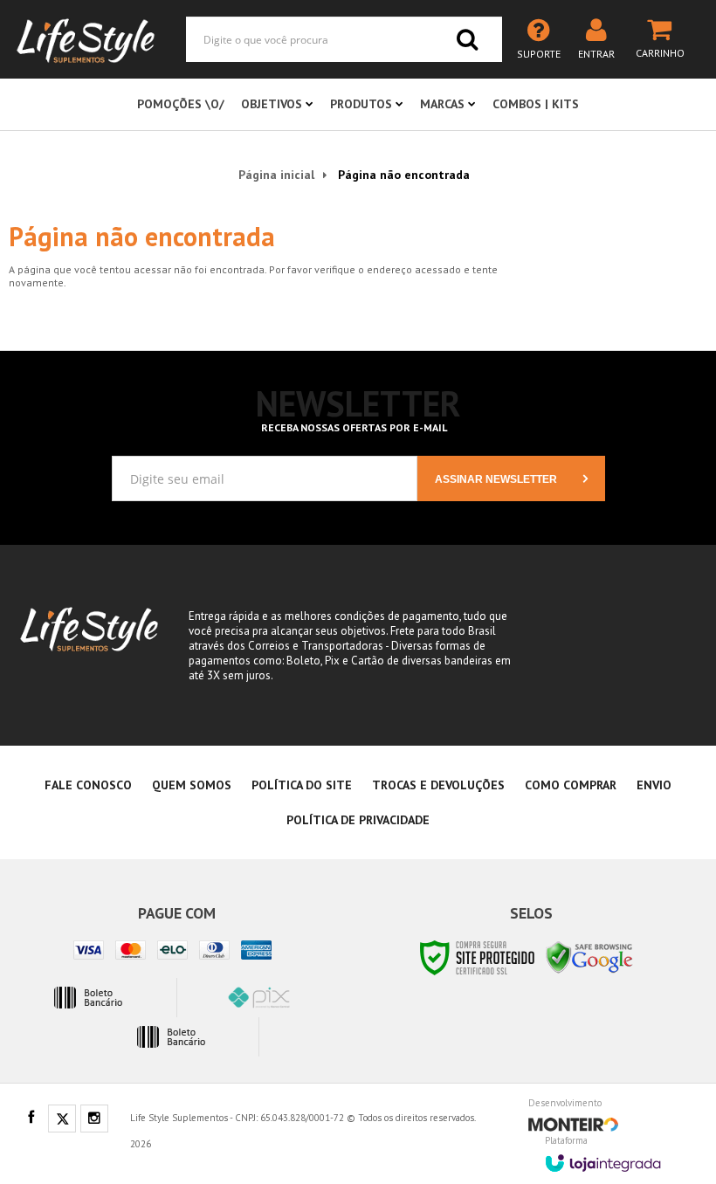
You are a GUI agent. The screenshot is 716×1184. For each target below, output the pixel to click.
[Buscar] (467, 39)
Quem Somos (191, 785)
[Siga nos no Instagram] (94, 1119)
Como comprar (570, 785)
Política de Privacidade (358, 820)
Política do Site (301, 785)
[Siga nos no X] (62, 1119)
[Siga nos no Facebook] (30, 1118)
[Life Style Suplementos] (86, 39)
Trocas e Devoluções (438, 785)
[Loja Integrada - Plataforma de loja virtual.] (603, 1157)
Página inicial (276, 174)
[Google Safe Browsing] (589, 956)
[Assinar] (511, 478)
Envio (654, 785)
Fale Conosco (88, 785)
